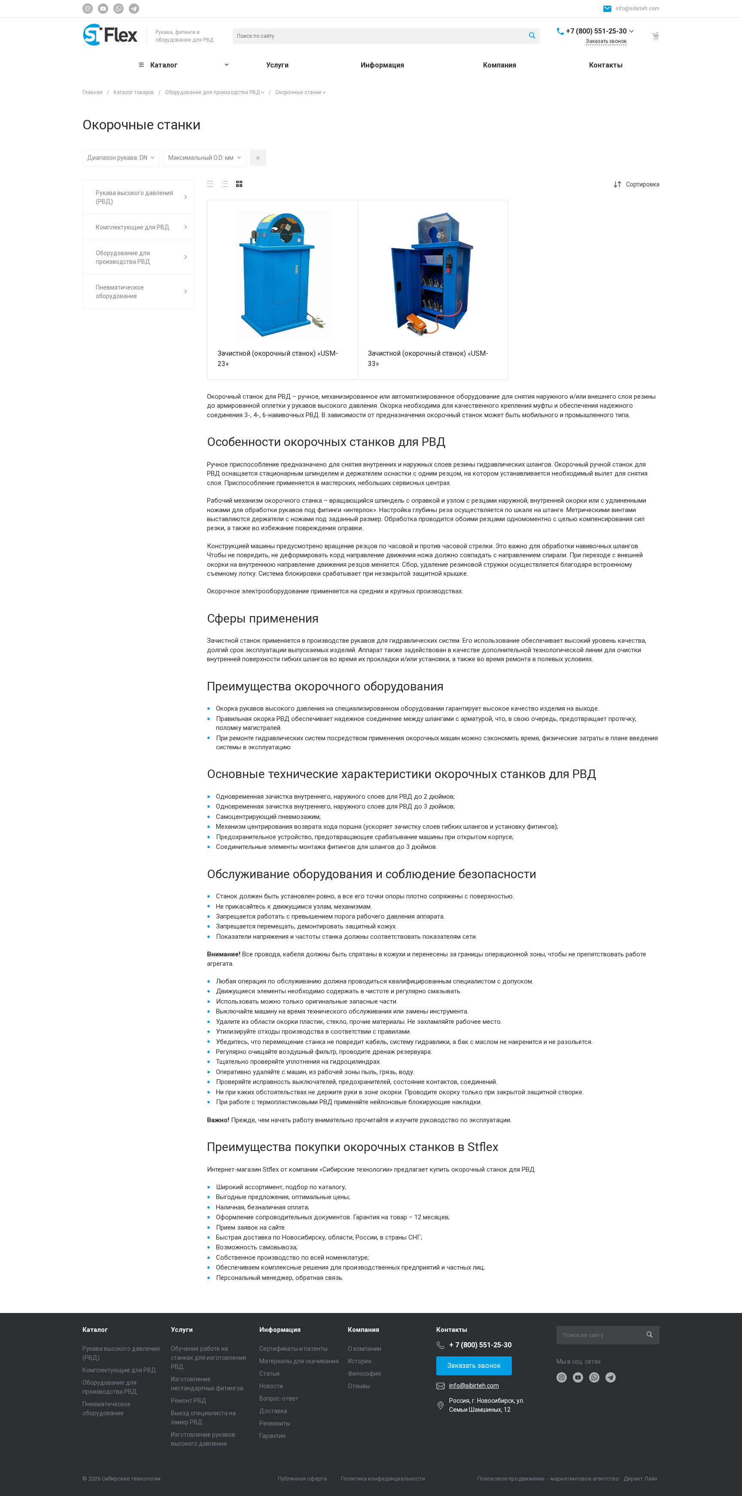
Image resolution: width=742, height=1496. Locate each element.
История (359, 1361)
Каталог (95, 1330)
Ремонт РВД (189, 1400)
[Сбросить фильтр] (258, 158)
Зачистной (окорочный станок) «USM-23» (278, 358)
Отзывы (359, 1386)
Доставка (273, 1410)
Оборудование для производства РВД (212, 92)
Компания (363, 1330)
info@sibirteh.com (638, 9)
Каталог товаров (133, 92)
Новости (271, 1386)
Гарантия (272, 1435)
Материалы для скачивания (299, 1361)
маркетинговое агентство (584, 1478)
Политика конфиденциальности (383, 1478)
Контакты (451, 1330)
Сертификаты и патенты (293, 1348)
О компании (364, 1348)
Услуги (182, 1330)
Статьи (269, 1373)
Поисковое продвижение (510, 1478)
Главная (92, 92)
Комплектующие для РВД (119, 1370)
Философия (364, 1373)
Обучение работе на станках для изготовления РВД (208, 1357)
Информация (280, 1330)
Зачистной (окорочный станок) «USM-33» (428, 358)
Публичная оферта (302, 1478)
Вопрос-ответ (278, 1398)
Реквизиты (274, 1423)
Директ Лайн (640, 1478)
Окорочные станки (298, 92)
